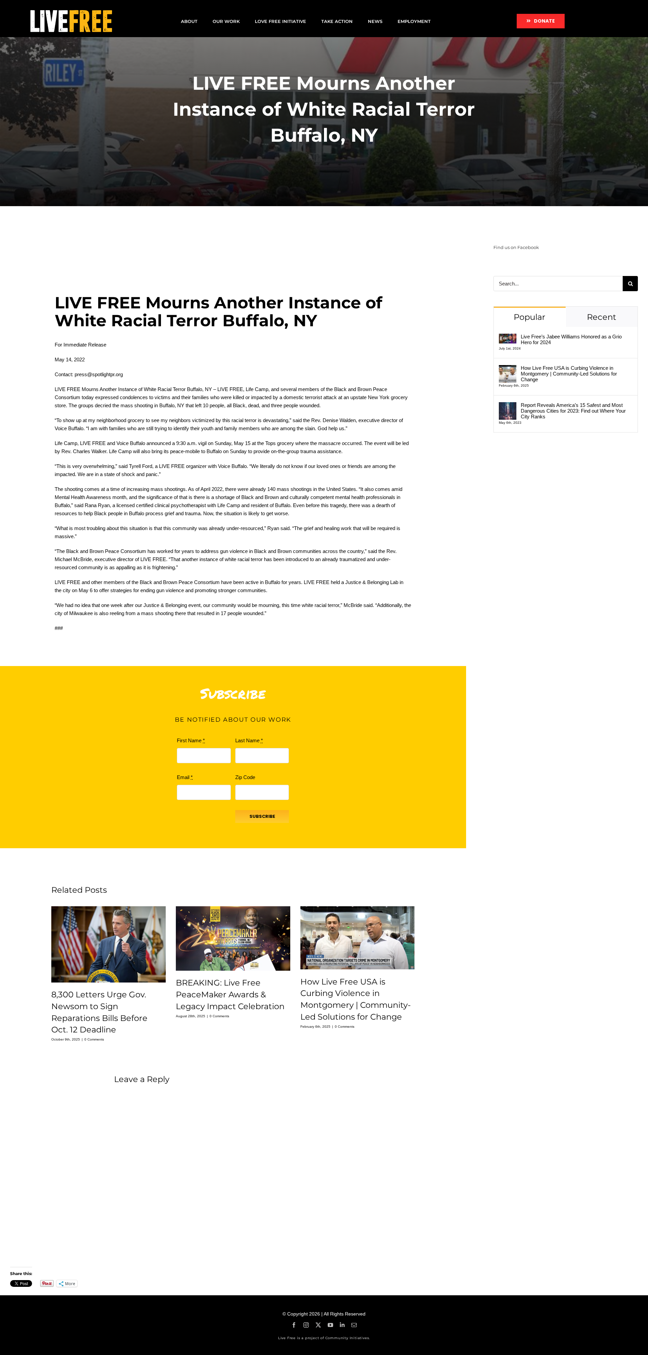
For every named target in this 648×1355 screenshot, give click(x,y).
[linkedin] (342, 1325)
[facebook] (294, 1325)
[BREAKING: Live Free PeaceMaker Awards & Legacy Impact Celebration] (233, 938)
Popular (529, 317)
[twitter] (318, 1325)
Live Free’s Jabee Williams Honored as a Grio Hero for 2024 (571, 339)
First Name (191, 740)
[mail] (354, 1325)
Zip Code (245, 777)
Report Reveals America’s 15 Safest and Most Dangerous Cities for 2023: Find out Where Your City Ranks (573, 410)
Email (185, 777)
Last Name (249, 740)
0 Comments (94, 1039)
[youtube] (330, 1325)
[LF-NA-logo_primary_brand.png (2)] (71, 13)
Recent (601, 317)
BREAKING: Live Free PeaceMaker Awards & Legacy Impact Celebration (230, 994)
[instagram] (306, 1325)
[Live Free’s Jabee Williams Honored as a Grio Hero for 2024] (507, 337)
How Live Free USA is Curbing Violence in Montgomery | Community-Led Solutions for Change (569, 373)
